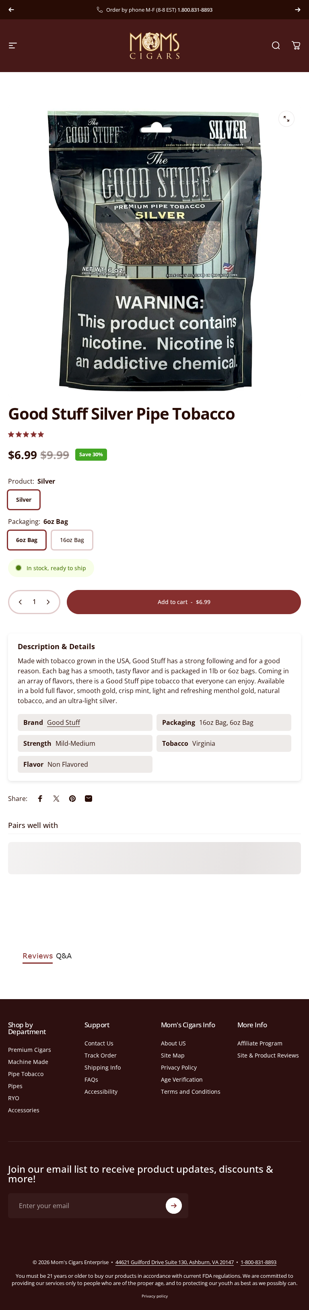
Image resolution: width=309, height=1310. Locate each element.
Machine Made (28, 1062)
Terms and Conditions (190, 1091)
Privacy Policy (179, 1067)
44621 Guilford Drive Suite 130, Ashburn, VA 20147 (174, 1262)
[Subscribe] (174, 1206)
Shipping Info (102, 1067)
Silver (23, 499)
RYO (13, 1098)
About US (173, 1043)
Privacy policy (155, 1296)
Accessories (23, 1110)
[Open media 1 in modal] (286, 119)
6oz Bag (26, 540)
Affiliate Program (259, 1043)
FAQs (91, 1079)
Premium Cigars (29, 1049)
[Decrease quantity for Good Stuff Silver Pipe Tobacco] (18, 602)
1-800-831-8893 (258, 1262)
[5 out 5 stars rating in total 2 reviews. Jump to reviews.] (26, 434)
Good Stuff (63, 722)
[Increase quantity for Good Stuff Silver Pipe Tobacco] (50, 602)
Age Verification (182, 1079)
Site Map (173, 1055)
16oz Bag (72, 540)
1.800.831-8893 (194, 9)
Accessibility (100, 1091)
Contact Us (98, 1043)
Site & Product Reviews (268, 1055)
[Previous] (11, 9)
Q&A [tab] (64, 955)
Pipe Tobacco (25, 1074)
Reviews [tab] (38, 955)
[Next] (298, 9)
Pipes (15, 1086)
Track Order (100, 1055)
